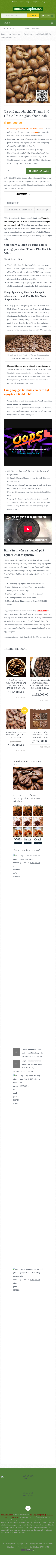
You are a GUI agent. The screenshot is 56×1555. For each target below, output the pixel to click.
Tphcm (14, 2)
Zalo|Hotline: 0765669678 (39, 1547)
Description (13, 203)
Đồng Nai (35, 2)
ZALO (27, 28)
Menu (7, 23)
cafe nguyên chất (17, 188)
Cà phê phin (22, 1547)
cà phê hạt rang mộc (24, 181)
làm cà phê (19, 401)
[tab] (13, 203)
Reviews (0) (42, 210)
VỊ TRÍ (19, 28)
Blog (43, 2)
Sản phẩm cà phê (14, 34)
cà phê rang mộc (40, 185)
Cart (48, 16)
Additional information (19, 210)
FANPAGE (36, 28)
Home (3, 34)
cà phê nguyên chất (39, 181)
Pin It (31, 195)
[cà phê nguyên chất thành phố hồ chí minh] (28, 102)
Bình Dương (24, 2)
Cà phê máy (11, 1547)
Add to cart (40, 170)
